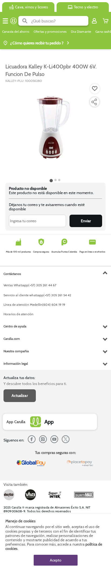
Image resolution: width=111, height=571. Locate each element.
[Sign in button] (94, 21)
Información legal (16, 363)
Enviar (86, 220)
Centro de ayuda (15, 326)
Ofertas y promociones (50, 32)
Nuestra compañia (16, 351)
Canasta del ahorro (15, 32)
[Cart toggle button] (105, 21)
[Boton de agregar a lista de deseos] (94, 89)
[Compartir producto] (94, 102)
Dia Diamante (81, 32)
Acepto (55, 560)
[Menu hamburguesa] (5, 21)
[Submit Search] (24, 21)
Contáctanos (12, 274)
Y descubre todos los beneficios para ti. (35, 383)
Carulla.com (12, 339)
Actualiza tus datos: (19, 378)
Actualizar (20, 395)
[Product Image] (55, 130)
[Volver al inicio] (13, 21)
